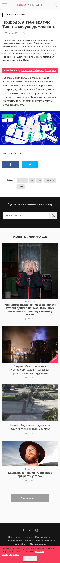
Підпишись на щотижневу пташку (30, 204)
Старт (30, 128)
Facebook (26, 70)
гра (32, 180)
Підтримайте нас (39, 544)
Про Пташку (14, 537)
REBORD (15, 85)
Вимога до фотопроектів (20, 540)
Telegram (38, 70)
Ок (30, 558)
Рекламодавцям (43, 537)
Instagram (50, 70)
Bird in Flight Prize (45, 540)
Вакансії (28, 537)
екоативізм (50, 180)
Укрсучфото (21, 544)
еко (39, 180)
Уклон (20, 187)
